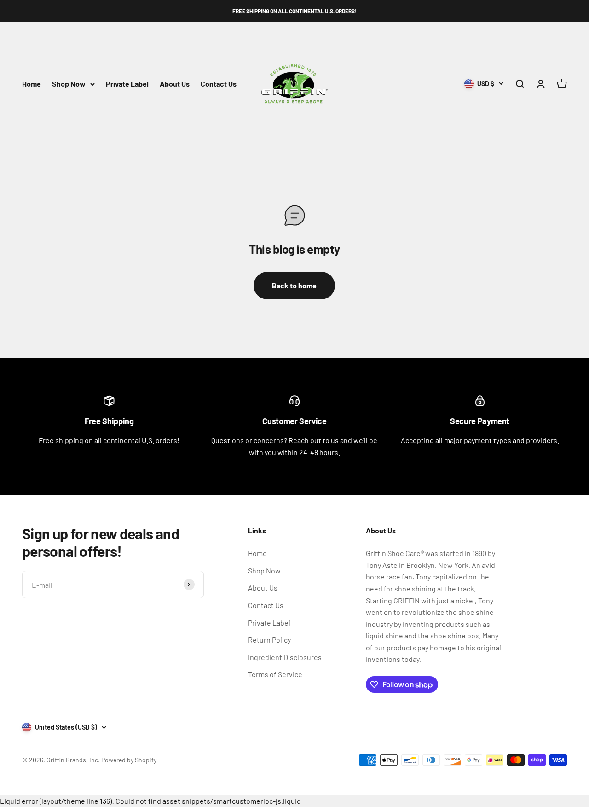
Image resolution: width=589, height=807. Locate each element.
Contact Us (219, 84)
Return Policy (269, 639)
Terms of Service (275, 674)
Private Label (127, 84)
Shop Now (69, 84)
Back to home (294, 285)
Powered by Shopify (128, 760)
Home (31, 84)
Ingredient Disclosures (285, 657)
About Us (175, 84)
